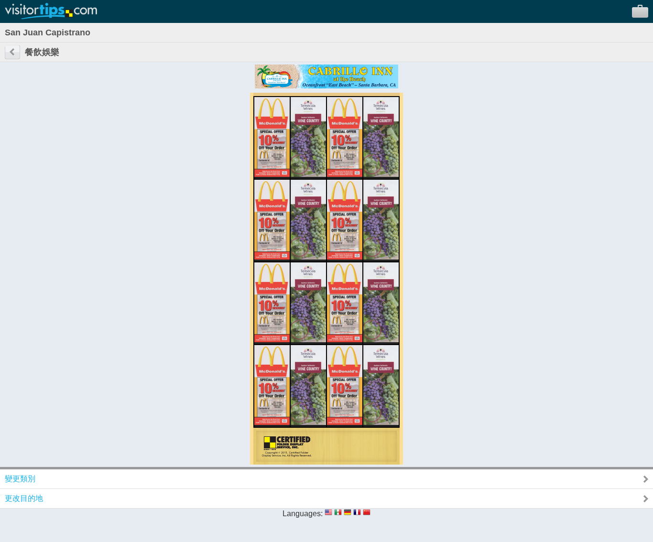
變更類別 (20, 479)
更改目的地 (24, 498)
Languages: (303, 513)
